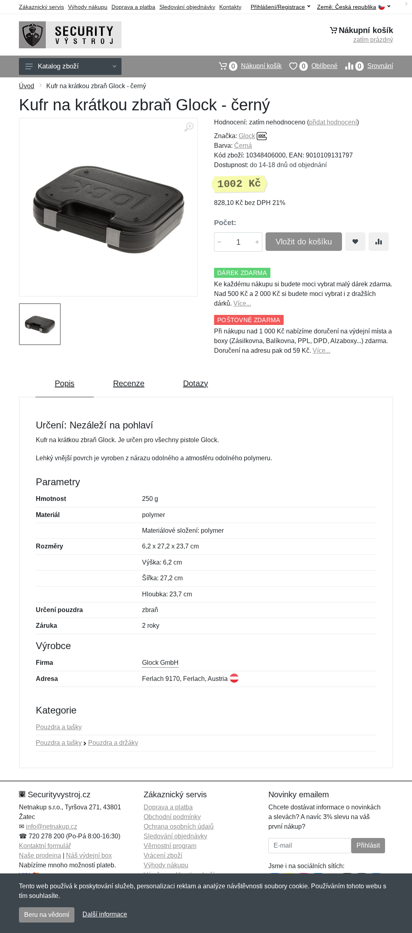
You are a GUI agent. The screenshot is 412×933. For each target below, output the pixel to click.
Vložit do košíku (304, 241)
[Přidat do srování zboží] (379, 241)
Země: (346, 7)
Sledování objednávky (187, 7)
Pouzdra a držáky (113, 742)
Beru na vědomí (46, 914)
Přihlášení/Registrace (278, 7)
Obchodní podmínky (172, 816)
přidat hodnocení (333, 122)
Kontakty (230, 7)
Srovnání (375, 66)
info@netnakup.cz (51, 826)
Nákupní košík (256, 66)
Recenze (128, 383)
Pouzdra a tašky (59, 727)
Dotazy (195, 383)
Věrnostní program (170, 845)
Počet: (225, 223)
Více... (242, 303)
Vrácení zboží (163, 855)
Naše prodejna (40, 855)
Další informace (104, 914)
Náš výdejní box (89, 855)
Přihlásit (368, 845)
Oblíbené (320, 66)
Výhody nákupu (87, 7)
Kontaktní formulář (45, 845)
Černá (243, 145)
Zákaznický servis (41, 7)
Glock (247, 135)
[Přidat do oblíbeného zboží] (355, 241)
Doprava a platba (133, 7)
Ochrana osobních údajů (179, 826)
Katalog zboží (58, 66)
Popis (64, 383)
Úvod (26, 86)
